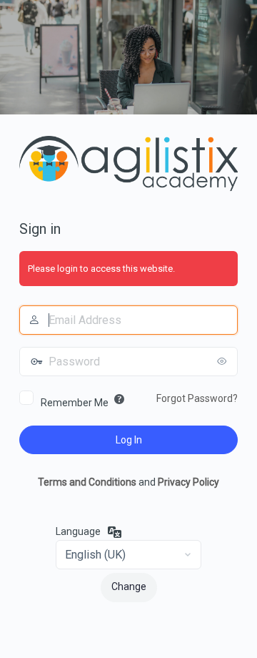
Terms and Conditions (87, 482)
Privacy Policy (188, 482)
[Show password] (223, 361)
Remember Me (75, 402)
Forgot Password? (197, 398)
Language (78, 531)
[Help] (119, 399)
